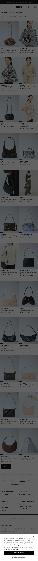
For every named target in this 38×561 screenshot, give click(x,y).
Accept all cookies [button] (19, 553)
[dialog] (19, 547)
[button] (19, 558)
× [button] (33, 536)
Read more (16, 549)
